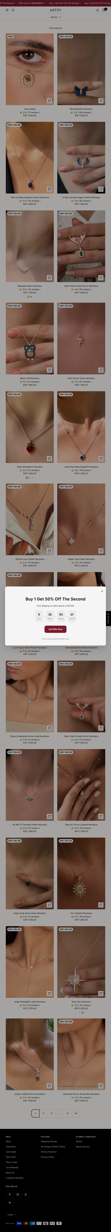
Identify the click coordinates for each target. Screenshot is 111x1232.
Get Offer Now (55, 629)
